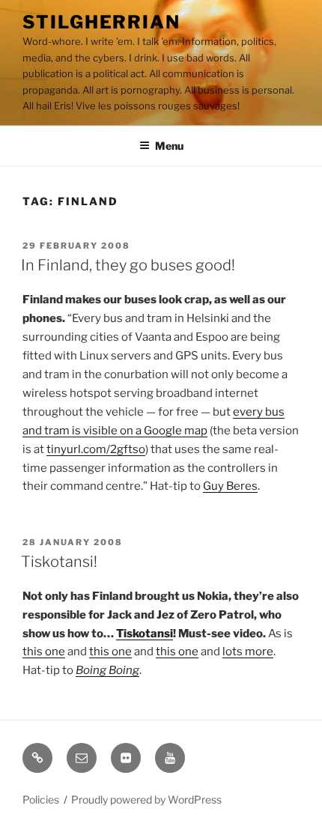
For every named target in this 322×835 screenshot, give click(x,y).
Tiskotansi (144, 633)
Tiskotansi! (59, 562)
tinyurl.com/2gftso (95, 449)
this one (43, 651)
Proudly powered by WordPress (146, 799)
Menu (169, 145)
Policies (40, 799)
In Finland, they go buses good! (128, 265)
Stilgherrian (101, 22)
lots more (247, 651)
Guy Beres (230, 486)
